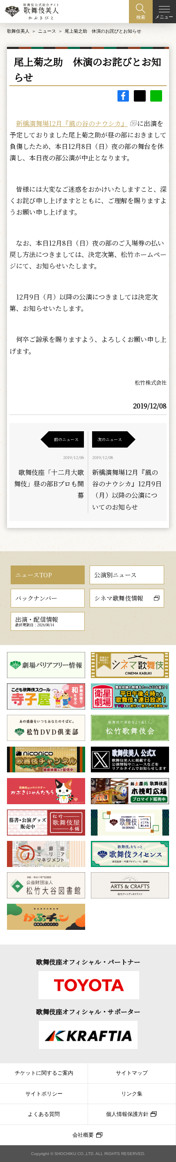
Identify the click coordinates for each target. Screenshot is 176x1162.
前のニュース (66, 439)
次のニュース (109, 439)
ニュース (47, 31)
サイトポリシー (44, 1094)
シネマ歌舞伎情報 (118, 598)
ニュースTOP (33, 574)
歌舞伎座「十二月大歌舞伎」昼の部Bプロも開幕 (49, 484)
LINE (156, 96)
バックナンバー (36, 598)
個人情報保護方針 (127, 1114)
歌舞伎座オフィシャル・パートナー (88, 962)
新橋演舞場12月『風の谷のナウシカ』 (72, 123)
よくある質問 (44, 1114)
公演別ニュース (115, 574)
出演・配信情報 (36, 621)
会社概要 (83, 1135)
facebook (123, 96)
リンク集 (131, 1094)
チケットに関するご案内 (44, 1073)
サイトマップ (132, 1073)
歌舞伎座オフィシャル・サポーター (88, 1011)
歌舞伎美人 (18, 31)
